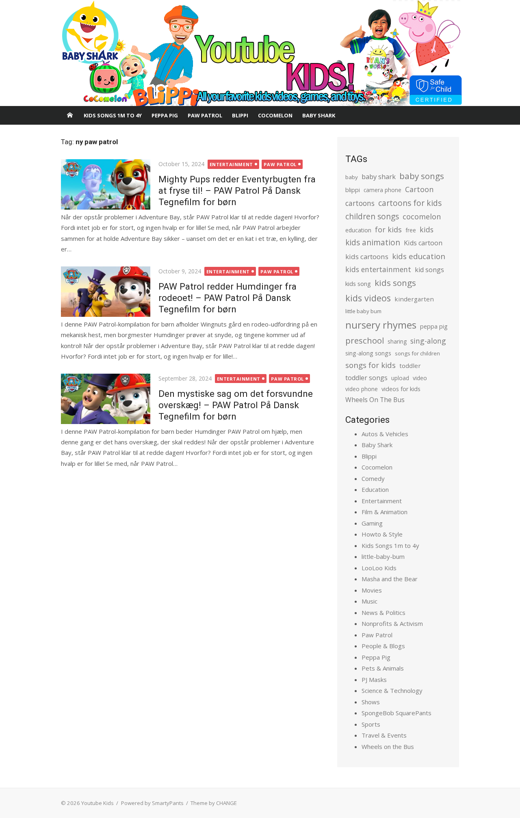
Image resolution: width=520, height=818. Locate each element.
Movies (372, 590)
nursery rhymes (380, 324)
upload (400, 378)
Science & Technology (392, 690)
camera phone (382, 190)
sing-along (428, 341)
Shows (371, 702)
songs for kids (370, 365)
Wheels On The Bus (375, 399)
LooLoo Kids (379, 568)
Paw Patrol (205, 115)
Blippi (240, 115)
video (420, 378)
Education (375, 489)
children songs (372, 216)
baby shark (379, 176)
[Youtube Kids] (260, 53)
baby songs (421, 176)
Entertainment (231, 164)
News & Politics (383, 612)
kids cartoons (366, 256)
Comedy (373, 478)
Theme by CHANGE (214, 803)
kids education (418, 256)
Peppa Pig (165, 115)
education (358, 230)
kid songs (429, 269)
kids (426, 229)
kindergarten (414, 299)
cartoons (360, 203)
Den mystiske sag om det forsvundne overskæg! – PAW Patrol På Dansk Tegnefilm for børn (235, 405)
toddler (410, 365)
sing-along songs (368, 353)
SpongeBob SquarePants (396, 713)
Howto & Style (382, 534)
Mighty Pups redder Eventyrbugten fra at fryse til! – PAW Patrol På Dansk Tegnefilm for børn (237, 190)
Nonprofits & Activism (392, 623)
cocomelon (422, 216)
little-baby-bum (383, 556)
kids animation (372, 242)
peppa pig (434, 326)
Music (369, 601)
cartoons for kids (410, 202)
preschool (364, 340)
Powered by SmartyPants (152, 803)
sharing (397, 341)
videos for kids (400, 389)
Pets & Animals (383, 668)
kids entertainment (378, 269)
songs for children (417, 353)
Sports (371, 724)
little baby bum (363, 311)
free (410, 230)
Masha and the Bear (390, 579)
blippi (352, 190)
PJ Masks (374, 679)
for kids (388, 229)
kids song (358, 283)
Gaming (372, 523)
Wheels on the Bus (388, 746)
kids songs (395, 282)
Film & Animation (384, 512)
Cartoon (419, 189)
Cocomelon (275, 115)
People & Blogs (383, 646)
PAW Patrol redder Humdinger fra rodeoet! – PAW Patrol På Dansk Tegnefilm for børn (227, 297)
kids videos (368, 298)
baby (351, 177)
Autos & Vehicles (385, 434)
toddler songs (366, 377)
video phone (361, 389)
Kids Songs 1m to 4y (113, 115)
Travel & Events (384, 735)
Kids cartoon (423, 242)
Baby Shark (318, 115)
